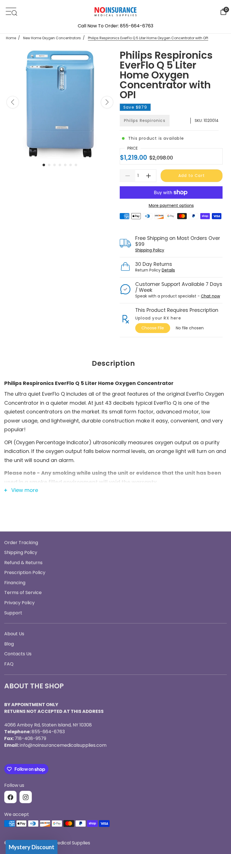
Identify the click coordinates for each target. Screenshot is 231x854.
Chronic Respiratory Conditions (115, 494)
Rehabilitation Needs (115, 515)
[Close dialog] (172, 363)
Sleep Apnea (116, 452)
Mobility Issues (115, 473)
